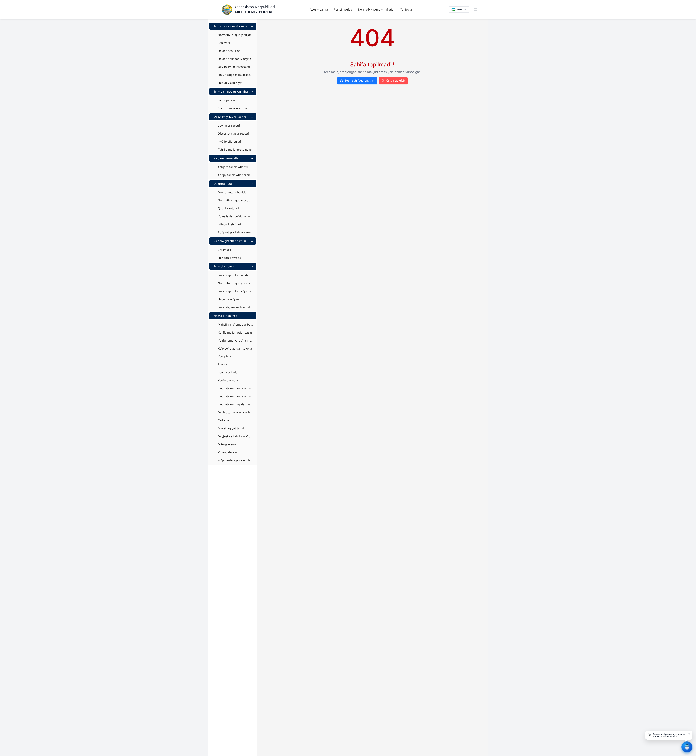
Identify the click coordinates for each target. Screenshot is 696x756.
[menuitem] (319, 9)
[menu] (375, 9)
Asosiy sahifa (319, 9)
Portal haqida (343, 9)
